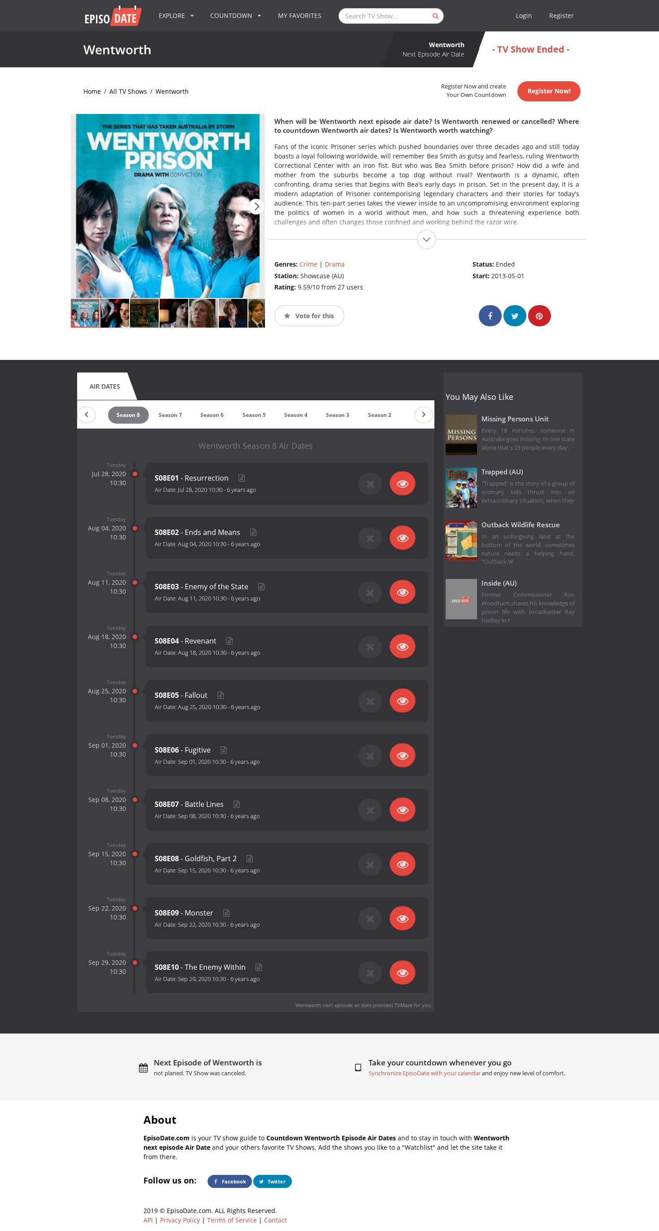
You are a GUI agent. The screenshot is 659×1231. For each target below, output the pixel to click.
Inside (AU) (499, 583)
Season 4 (296, 415)
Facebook (233, 1181)
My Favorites (299, 15)
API (148, 1220)
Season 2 (379, 415)
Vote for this (314, 315)
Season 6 (212, 415)
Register (561, 15)
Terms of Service (232, 1220)
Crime (308, 264)
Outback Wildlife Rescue (520, 525)
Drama (335, 264)
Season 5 (254, 415)
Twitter (276, 1181)
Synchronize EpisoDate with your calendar (425, 1073)
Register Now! (549, 91)
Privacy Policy (180, 1220)
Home (92, 91)
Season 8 (128, 415)
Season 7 (170, 415)
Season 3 (337, 415)
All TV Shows (128, 91)
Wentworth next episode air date (333, 1005)
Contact (275, 1220)
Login (524, 15)
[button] (256, 207)
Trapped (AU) (502, 472)
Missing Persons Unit (515, 419)
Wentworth (172, 91)
